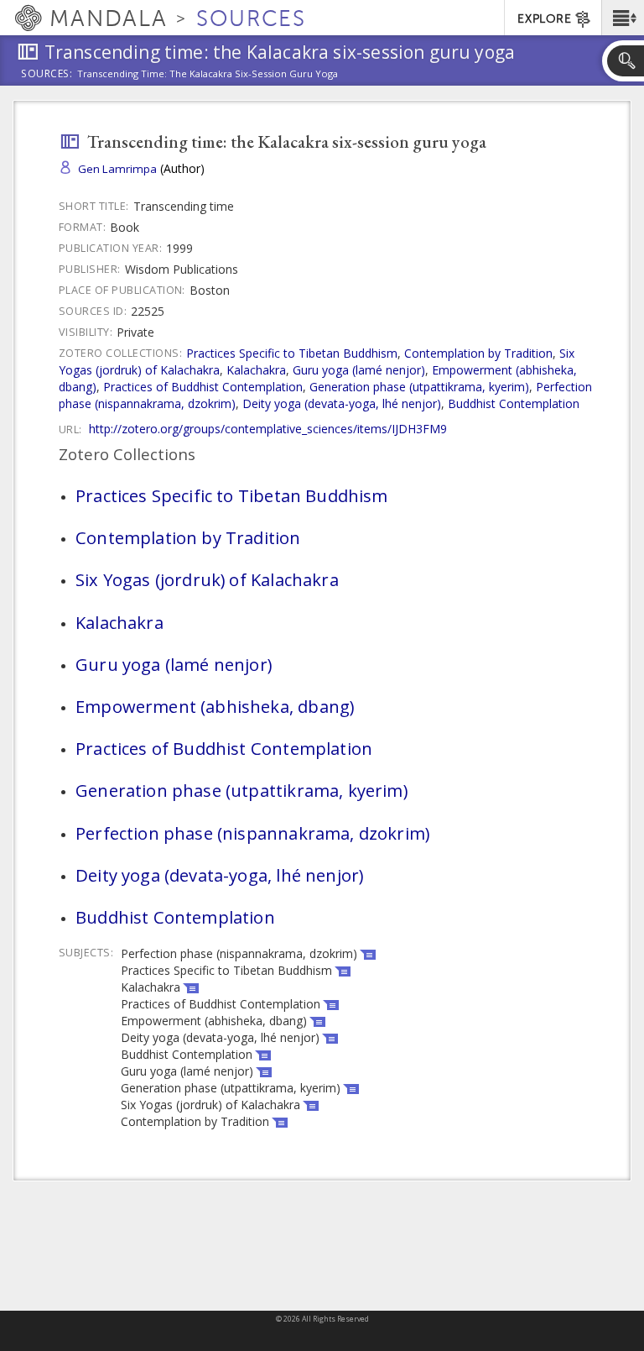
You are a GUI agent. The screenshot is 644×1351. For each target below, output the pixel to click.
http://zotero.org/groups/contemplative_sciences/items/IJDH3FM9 (268, 429)
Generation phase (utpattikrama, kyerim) (419, 387)
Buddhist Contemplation (513, 403)
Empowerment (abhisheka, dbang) (214, 706)
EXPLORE (544, 19)
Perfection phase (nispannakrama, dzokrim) (252, 833)
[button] (622, 17)
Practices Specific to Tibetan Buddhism (291, 353)
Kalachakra (256, 370)
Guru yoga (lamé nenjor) (359, 370)
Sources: (47, 75)
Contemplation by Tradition (478, 353)
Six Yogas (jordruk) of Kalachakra (207, 579)
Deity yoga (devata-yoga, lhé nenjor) (341, 403)
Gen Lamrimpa (117, 168)
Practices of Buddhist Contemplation (203, 387)
